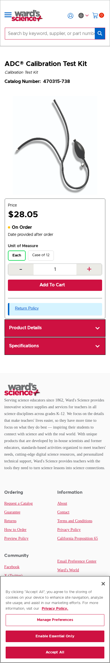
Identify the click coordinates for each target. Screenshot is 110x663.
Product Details (25, 328)
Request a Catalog (18, 503)
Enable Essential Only (55, 636)
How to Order (15, 530)
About (62, 503)
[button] (70, 16)
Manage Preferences (55, 620)
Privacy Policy (69, 530)
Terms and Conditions (74, 521)
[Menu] (8, 16)
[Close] (103, 584)
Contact (63, 512)
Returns (10, 521)
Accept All (55, 652)
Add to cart (52, 285)
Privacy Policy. (55, 609)
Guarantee (12, 512)
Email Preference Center (76, 561)
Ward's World (68, 570)
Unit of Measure (23, 246)
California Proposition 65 (77, 538)
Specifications (24, 346)
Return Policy (27, 308)
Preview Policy (16, 538)
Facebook (11, 567)
